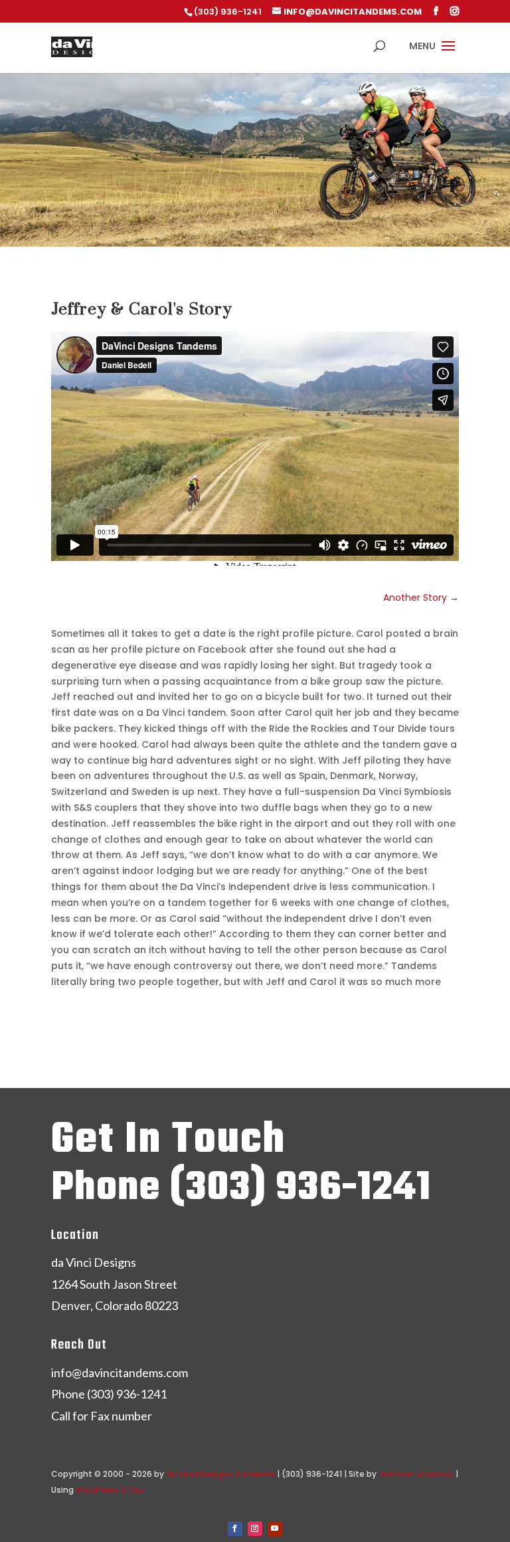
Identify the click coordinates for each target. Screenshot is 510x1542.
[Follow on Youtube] (275, 1528)
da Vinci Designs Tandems (220, 1474)
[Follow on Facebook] (235, 1528)
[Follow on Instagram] (255, 1528)
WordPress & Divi (109, 1489)
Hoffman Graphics (416, 1474)
